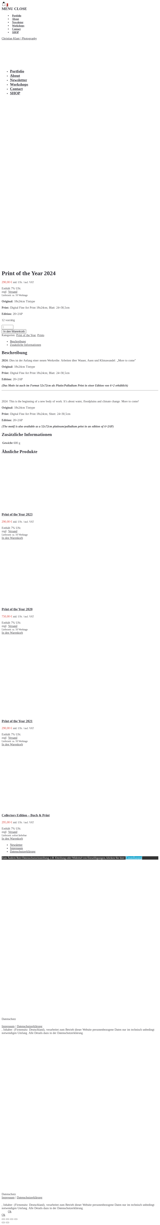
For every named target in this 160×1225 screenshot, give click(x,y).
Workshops (18, 25)
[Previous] (3, 1222)
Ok (9, 1211)
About (15, 19)
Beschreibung (18, 341)
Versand (12, 291)
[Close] (3, 1219)
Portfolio (16, 15)
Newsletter (17, 22)
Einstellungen (134, 857)
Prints (40, 335)
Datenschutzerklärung (22, 851)
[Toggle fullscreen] (11, 1219)
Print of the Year (26, 335)
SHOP (15, 32)
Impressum (16, 848)
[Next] (7, 1222)
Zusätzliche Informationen (25, 344)
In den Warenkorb (14, 331)
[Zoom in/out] (16, 1219)
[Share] (7, 1219)
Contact (16, 29)
